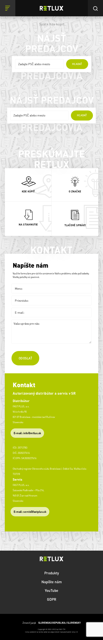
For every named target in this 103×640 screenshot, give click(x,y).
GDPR (51, 599)
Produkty (51, 573)
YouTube (51, 590)
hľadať (77, 64)
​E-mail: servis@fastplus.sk (30, 511)
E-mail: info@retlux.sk (27, 433)
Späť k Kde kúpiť (51, 24)
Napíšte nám (51, 581)
